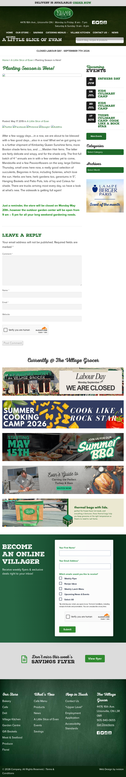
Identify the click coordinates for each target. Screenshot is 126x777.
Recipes (10, 37)
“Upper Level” (74, 707)
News (115, 32)
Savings (38, 32)
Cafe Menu (40, 701)
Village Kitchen (80, 32)
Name (5, 290)
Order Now (82, 3)
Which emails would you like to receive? (78, 574)
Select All (69, 599)
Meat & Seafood (12, 737)
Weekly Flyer (70, 578)
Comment (7, 254)
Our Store (22, 32)
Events (38, 725)
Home (9, 32)
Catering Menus (56, 32)
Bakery (6, 701)
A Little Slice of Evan (22, 60)
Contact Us (100, 32)
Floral (5, 749)
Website (6, 314)
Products (39, 707)
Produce (7, 743)
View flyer (95, 658)
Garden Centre (11, 725)
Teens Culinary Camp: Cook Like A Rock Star (109, 121)
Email (5, 302)
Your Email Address (69, 561)
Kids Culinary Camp (106, 94)
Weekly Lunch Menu (74, 589)
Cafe (5, 707)
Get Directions (105, 725)
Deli (4, 713)
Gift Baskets (9, 731)
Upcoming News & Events (76, 594)
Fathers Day (109, 79)
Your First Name (67, 548)
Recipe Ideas (70, 584)
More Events (96, 136)
